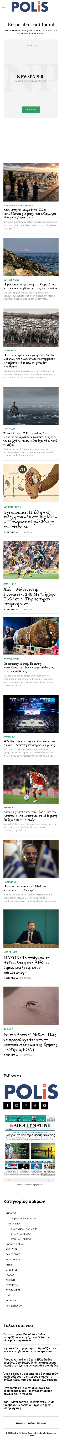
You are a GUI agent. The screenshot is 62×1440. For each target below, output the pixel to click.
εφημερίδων (38, 1185)
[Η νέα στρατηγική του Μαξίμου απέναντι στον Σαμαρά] (31, 859)
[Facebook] (7, 1105)
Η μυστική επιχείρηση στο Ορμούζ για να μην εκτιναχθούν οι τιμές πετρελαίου (30, 286)
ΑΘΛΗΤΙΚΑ (9, 584)
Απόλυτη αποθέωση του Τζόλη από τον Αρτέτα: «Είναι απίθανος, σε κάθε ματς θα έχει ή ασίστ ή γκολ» (30, 816)
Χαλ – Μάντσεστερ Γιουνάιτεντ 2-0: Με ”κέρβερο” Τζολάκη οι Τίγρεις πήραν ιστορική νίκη (30, 596)
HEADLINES (10, 351)
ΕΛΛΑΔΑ (8, 1029)
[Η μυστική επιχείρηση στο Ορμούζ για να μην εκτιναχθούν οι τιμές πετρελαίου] (31, 257)
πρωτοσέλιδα (23, 1185)
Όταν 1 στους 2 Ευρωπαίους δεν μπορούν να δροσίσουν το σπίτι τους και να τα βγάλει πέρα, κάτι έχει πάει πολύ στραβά (30, 439)
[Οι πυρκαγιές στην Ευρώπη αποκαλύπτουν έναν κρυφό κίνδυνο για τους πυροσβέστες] (31, 636)
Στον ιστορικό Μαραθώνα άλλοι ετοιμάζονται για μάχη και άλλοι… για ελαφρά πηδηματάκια (29, 213)
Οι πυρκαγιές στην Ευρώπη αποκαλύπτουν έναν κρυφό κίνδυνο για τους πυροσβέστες (29, 667)
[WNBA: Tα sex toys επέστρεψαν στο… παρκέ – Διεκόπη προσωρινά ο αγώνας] (31, 714)
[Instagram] (16, 1105)
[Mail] (26, 1105)
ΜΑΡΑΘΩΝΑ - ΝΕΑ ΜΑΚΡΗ (18, 205)
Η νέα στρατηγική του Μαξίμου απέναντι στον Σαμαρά (25, 888)
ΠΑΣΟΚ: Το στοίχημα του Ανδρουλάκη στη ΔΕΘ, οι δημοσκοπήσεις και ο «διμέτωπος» (27, 965)
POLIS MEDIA (11, 532)
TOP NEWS (9, 429)
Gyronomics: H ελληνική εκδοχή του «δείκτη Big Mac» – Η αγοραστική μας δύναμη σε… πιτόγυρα (30, 519)
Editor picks (11, 280)
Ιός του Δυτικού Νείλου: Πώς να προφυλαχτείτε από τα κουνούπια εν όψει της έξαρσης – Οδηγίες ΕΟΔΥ (30, 1042)
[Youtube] (44, 1105)
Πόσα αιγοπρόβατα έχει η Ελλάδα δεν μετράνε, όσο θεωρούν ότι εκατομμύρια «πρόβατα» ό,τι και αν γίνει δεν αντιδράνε (29, 361)
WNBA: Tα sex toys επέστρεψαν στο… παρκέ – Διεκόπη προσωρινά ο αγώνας (30, 743)
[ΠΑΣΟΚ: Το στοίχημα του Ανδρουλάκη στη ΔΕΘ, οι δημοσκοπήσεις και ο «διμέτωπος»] (31, 928)
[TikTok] (35, 1105)
